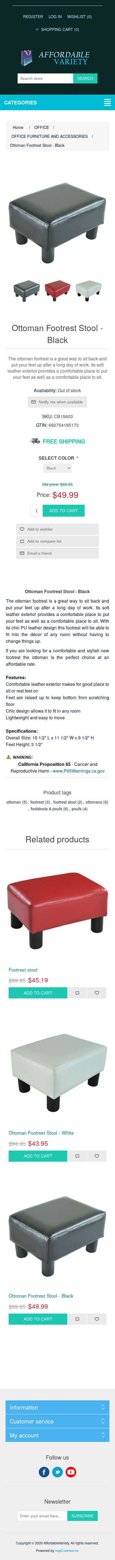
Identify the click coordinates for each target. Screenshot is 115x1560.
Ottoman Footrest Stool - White (41, 1132)
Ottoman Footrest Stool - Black (41, 1295)
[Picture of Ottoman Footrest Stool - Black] (27, 291)
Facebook (44, 1472)
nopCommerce (67, 1550)
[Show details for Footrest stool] (57, 909)
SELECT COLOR (57, 458)
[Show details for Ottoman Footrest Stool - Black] (57, 1236)
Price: (44, 494)
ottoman (13, 802)
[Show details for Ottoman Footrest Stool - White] (57, 1072)
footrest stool (64, 802)
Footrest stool (23, 969)
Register (33, 16)
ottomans (94, 802)
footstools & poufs (46, 808)
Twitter (57, 1472)
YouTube (71, 1472)
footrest (37, 802)
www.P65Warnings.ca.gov (79, 771)
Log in (55, 16)
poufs (77, 808)
